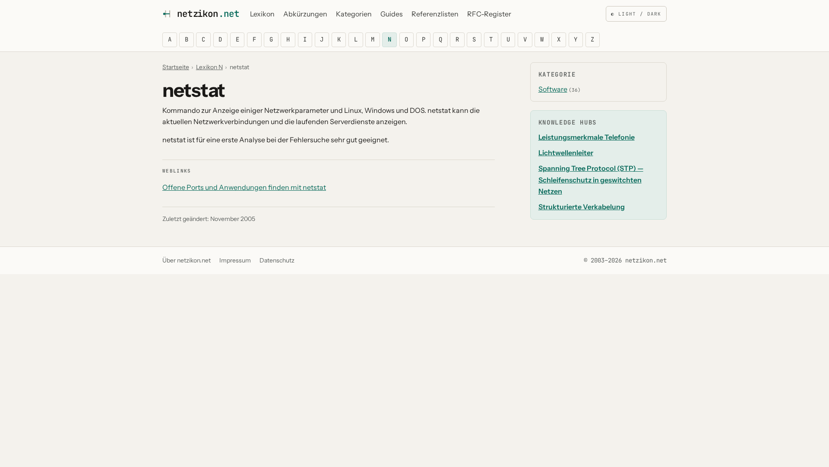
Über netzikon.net (186, 260)
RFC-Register (489, 14)
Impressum (235, 260)
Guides (391, 14)
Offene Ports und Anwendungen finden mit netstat (244, 187)
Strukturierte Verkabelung (581, 206)
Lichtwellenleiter (565, 152)
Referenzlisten (435, 14)
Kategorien (354, 14)
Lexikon (262, 14)
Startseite (175, 67)
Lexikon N (209, 67)
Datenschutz (276, 260)
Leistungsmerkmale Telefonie (586, 137)
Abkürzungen (305, 14)
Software (552, 89)
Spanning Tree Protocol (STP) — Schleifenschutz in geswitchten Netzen (590, 179)
